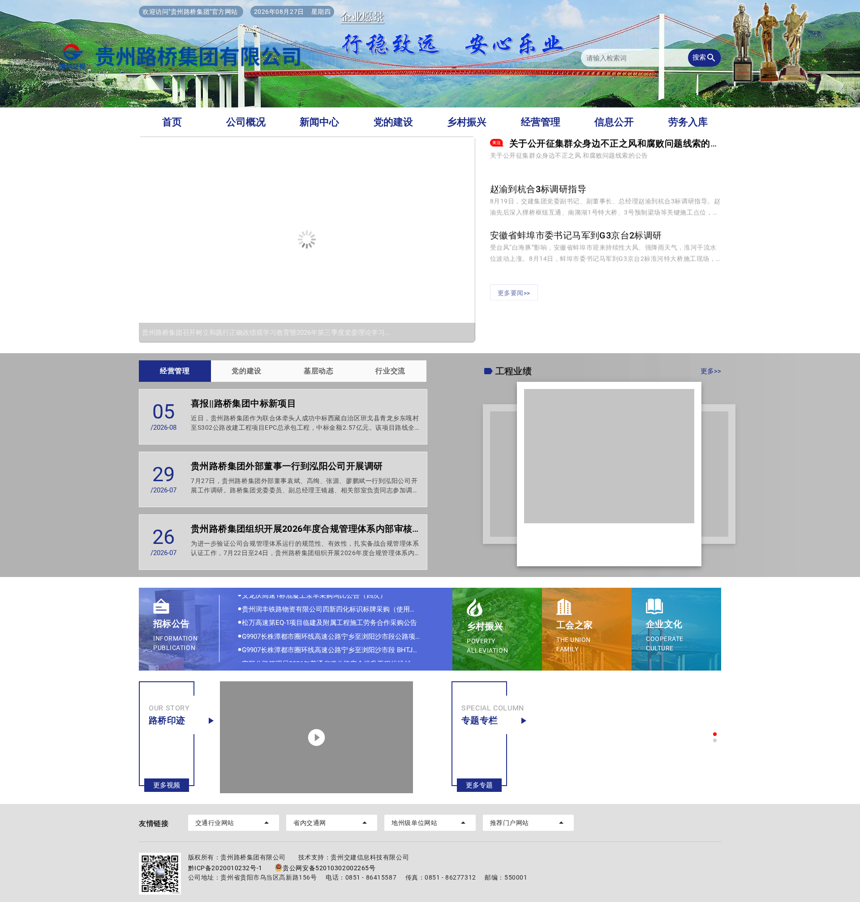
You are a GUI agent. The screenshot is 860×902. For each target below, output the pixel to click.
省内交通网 (331, 822)
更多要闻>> (514, 285)
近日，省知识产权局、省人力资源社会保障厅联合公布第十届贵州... (604, 555)
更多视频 (166, 785)
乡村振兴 (466, 122)
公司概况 (246, 122)
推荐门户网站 (528, 822)
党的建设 (393, 122)
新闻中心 (319, 122)
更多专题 (479, 785)
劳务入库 (688, 122)
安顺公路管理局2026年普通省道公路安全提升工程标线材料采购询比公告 (337, 646)
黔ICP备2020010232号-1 (225, 868)
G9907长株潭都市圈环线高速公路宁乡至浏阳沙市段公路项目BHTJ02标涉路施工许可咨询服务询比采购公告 (337, 619)
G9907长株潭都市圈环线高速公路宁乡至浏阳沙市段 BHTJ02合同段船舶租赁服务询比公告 (337, 632)
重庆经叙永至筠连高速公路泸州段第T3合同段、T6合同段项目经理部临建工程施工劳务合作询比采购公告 (337, 659)
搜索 (704, 57)
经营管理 (540, 122)
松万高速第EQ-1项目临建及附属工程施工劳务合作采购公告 (327, 605)
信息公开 (614, 122)
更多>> (711, 371)
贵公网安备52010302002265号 (329, 868)
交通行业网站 (233, 822)
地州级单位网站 (429, 822)
